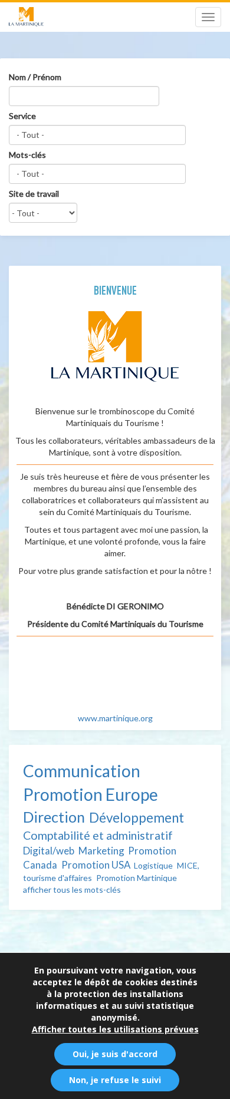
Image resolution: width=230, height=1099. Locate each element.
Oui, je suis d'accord (115, 1054)
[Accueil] (26, 17)
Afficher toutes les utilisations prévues (115, 1029)
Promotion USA (95, 865)
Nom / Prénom (35, 77)
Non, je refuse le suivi (115, 1079)
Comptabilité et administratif (98, 835)
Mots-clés (27, 155)
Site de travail (34, 194)
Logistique (153, 865)
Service (22, 116)
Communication (81, 771)
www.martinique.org (115, 718)
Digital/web (48, 850)
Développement (136, 818)
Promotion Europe (90, 794)
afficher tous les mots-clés (72, 890)
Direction (54, 817)
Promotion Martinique (136, 878)
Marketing (101, 850)
